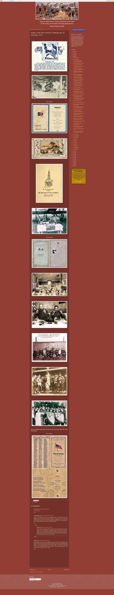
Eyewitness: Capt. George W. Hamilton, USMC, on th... (78, 119)
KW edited (35, 502)
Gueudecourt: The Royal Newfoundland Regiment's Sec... (78, 72)
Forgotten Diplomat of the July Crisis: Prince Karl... (78, 89)
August (74, 137)
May (74, 142)
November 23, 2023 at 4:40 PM (43, 509)
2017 (73, 159)
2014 (73, 164)
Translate (37, 580)
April (74, 144)
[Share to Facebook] (37, 500)
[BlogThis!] (35, 500)
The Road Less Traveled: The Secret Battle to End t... (78, 85)
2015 (73, 162)
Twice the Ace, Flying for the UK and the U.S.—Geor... (78, 121)
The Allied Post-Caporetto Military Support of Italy (77, 61)
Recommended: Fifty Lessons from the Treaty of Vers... (78, 127)
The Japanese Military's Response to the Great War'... (78, 111)
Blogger (62, 586)
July (74, 139)
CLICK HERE (78, 181)
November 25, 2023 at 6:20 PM (47, 527)
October (74, 134)
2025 (73, 53)
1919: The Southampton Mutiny (78, 102)
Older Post (66, 569)
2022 (73, 151)
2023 (73, 56)
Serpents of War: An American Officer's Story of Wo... (78, 116)
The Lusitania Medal (76, 87)
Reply (35, 512)
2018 (73, 157)
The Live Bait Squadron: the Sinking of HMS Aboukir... (78, 75)
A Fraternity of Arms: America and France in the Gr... (78, 66)
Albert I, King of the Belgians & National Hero (78, 104)
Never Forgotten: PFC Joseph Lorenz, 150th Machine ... (78, 64)
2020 (73, 154)
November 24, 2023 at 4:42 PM (47, 515)
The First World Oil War (77, 100)
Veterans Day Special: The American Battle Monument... (78, 107)
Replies (36, 525)
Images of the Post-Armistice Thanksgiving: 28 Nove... (78, 80)
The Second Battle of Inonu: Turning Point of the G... (78, 83)
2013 (73, 165)
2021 (73, 152)
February (75, 147)
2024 (73, 54)
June (74, 140)
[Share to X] (36, 500)
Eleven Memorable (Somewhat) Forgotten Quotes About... (78, 99)
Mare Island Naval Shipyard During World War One (78, 96)
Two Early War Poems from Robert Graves (78, 124)
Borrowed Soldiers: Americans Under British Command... (78, 92)
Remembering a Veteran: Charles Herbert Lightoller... (78, 77)
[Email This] (33, 500)
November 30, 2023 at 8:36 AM (44, 540)
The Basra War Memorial (77, 109)
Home (49, 569)
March (74, 145)
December (75, 57)
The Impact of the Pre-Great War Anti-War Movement (78, 132)
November (75, 59)
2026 (73, 51)
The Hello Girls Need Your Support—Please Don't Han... (78, 69)
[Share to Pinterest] (38, 500)
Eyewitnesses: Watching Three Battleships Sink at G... (78, 114)
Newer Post (32, 569)
